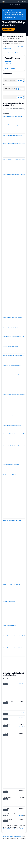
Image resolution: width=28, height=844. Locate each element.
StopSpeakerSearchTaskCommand (11, 584)
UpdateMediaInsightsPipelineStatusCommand (14, 647)
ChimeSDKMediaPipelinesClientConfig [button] (13, 829)
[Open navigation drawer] (2, 4)
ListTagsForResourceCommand (11, 464)
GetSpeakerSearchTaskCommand (11, 403)
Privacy (4, 836)
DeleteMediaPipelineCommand (10, 346)
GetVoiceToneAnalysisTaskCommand (12, 415)
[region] (14, 391)
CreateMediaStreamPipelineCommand (12, 317)
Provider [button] (21, 683)
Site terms (10, 836)
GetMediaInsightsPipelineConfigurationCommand (15, 374)
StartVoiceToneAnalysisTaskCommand (12, 520)
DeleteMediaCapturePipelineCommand (12, 327)
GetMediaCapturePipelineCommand (12, 365)
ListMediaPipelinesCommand (10, 456)
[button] (18, 1)
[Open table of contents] (26, 4)
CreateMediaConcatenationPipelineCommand (14, 125)
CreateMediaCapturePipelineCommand (12, 116)
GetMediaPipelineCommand (10, 386)
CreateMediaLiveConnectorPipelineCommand (14, 159)
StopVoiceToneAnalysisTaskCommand (12, 593)
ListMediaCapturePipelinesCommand (12, 425)
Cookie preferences (18, 836)
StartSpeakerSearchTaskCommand (11, 474)
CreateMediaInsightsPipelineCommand (12, 135)
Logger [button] (21, 717)
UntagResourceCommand (9, 625)
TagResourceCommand (9, 601)
